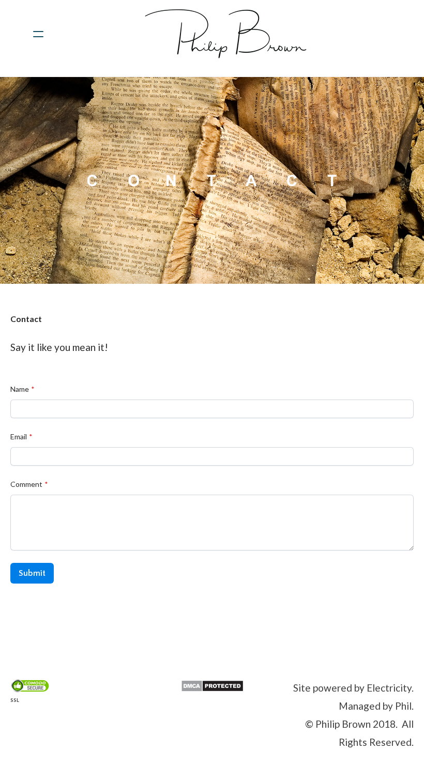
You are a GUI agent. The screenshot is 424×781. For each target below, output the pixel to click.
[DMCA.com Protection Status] (212, 685)
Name (19, 389)
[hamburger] (38, 34)
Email (18, 436)
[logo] (225, 34)
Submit (32, 573)
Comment (26, 484)
